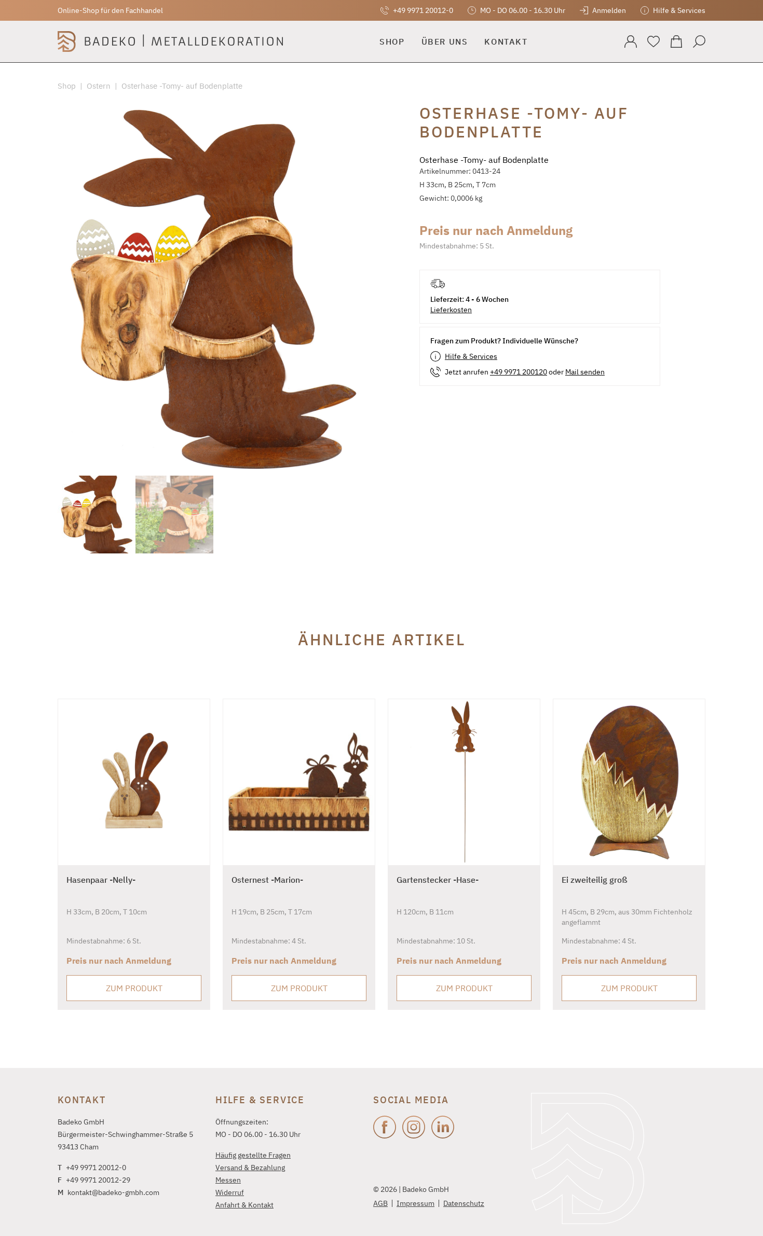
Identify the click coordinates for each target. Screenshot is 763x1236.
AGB (380, 1203)
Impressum (415, 1203)
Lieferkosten (451, 309)
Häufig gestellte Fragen (253, 1155)
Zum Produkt (134, 988)
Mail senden (585, 372)
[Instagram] (413, 1127)
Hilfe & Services (471, 356)
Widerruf (229, 1192)
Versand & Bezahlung (250, 1167)
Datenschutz (463, 1203)
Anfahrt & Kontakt (244, 1205)
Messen (228, 1180)
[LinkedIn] (442, 1127)
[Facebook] (384, 1127)
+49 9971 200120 (518, 372)
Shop (67, 86)
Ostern (99, 86)
